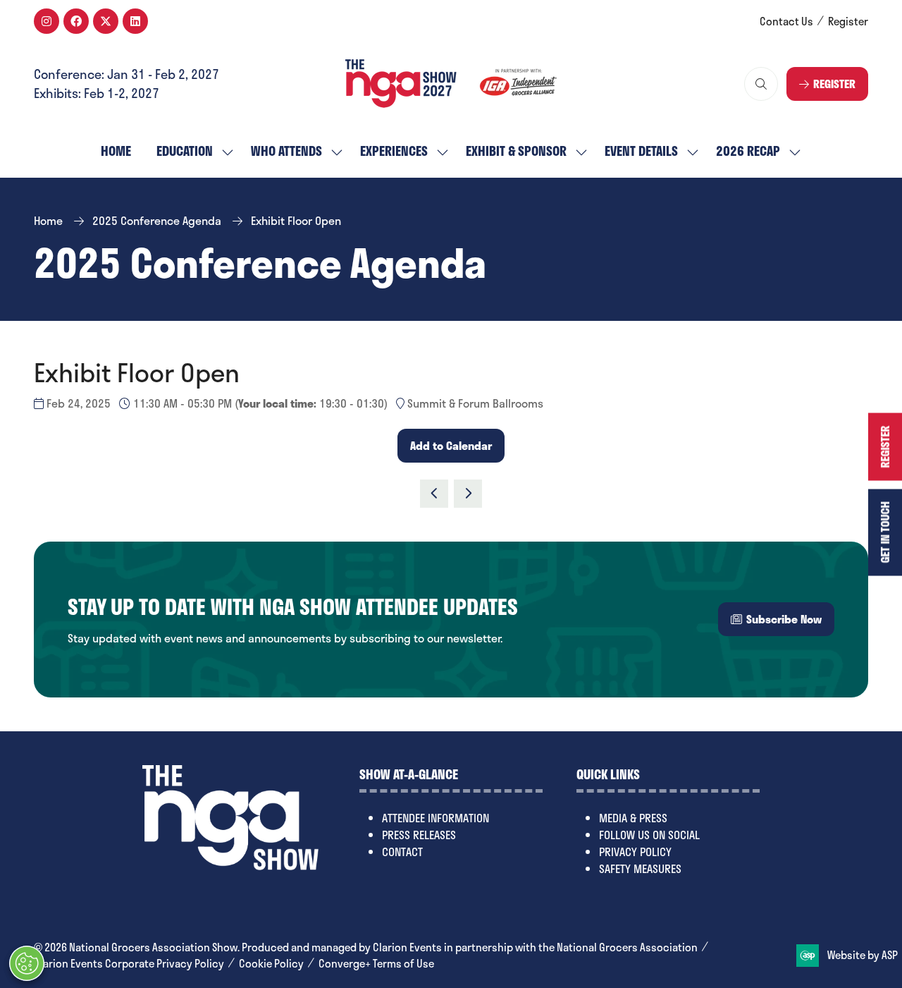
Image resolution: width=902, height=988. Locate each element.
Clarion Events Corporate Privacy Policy (129, 964)
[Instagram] (46, 21)
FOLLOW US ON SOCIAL (649, 834)
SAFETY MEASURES (640, 868)
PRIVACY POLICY (635, 851)
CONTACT (402, 851)
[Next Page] (468, 494)
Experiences (394, 151)
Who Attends (286, 151)
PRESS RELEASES (419, 834)
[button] (761, 84)
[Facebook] (76, 21)
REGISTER (885, 446)
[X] (105, 21)
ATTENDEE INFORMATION (435, 818)
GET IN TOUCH (885, 532)
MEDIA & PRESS (633, 818)
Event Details (641, 151)
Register (848, 21)
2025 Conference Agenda (156, 220)
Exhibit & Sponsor (516, 151)
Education (184, 151)
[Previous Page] (434, 494)
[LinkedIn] (135, 21)
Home (116, 151)
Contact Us (786, 21)
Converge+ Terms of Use (376, 964)
